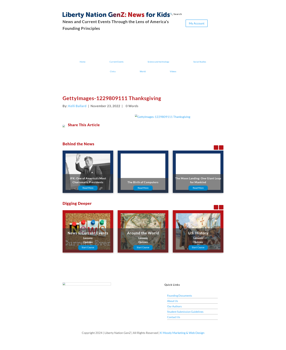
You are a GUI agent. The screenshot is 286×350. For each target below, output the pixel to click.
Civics (113, 71)
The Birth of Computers (143, 182)
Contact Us (173, 317)
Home (82, 61)
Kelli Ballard (77, 106)
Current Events (116, 61)
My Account (196, 23)
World (143, 71)
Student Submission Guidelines (185, 311)
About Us (172, 301)
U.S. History (198, 233)
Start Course (88, 247)
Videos (173, 71)
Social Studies (199, 61)
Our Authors (174, 306)
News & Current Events (88, 233)
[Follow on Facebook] (172, 29)
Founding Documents (179, 295)
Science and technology (158, 61)
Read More (88, 187)
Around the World (143, 233)
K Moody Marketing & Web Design (182, 332)
